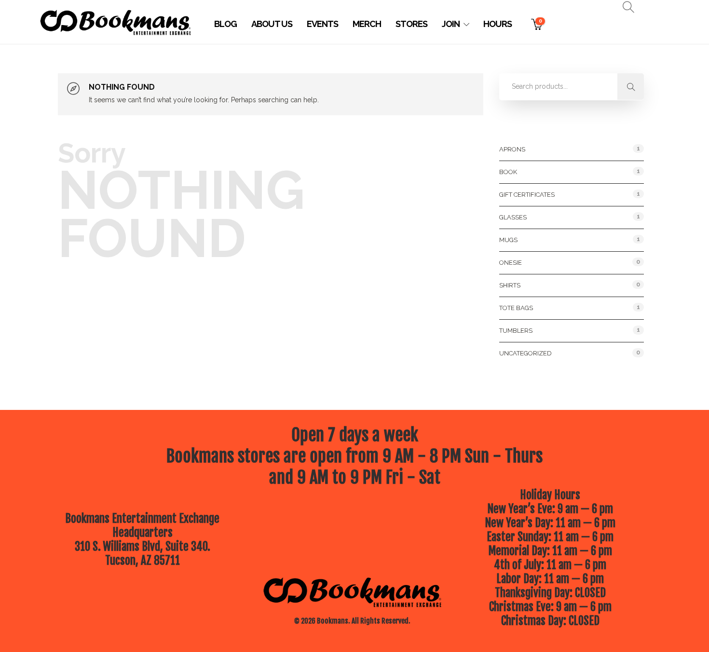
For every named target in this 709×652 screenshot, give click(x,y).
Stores (411, 24)
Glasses (513, 217)
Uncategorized (525, 353)
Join (451, 24)
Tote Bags (516, 308)
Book (508, 172)
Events (322, 24)
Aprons (512, 149)
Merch (367, 24)
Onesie (510, 262)
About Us (271, 24)
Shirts (509, 285)
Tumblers (515, 330)
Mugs (508, 240)
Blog (225, 24)
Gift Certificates (527, 194)
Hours (497, 24)
